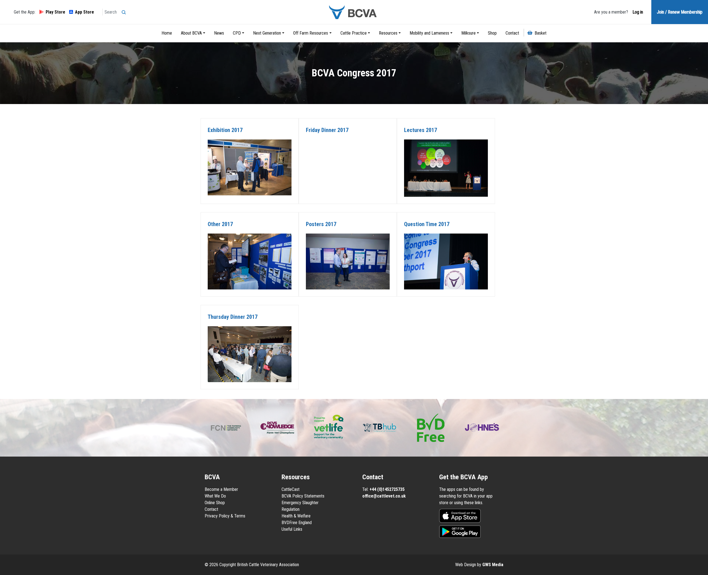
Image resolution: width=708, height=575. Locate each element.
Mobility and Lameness (429, 33)
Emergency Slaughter (300, 502)
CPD (237, 33)
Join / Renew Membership (679, 12)
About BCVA (191, 33)
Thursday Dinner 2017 (232, 317)
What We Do (215, 496)
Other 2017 (220, 224)
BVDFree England (297, 522)
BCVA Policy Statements (303, 496)
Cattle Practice (353, 33)
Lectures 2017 (420, 130)
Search (125, 10)
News (219, 33)
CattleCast (291, 489)
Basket (540, 33)
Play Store (55, 12)
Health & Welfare (296, 516)
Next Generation (267, 33)
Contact (512, 33)
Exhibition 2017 (225, 130)
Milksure (468, 33)
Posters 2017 (321, 224)
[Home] (354, 12)
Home (167, 33)
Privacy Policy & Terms (225, 516)
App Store (84, 12)
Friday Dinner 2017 (327, 130)
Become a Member (221, 489)
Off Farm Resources (310, 33)
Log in (637, 12)
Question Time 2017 (426, 224)
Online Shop (215, 502)
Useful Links (292, 529)
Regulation (291, 509)
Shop (492, 33)
